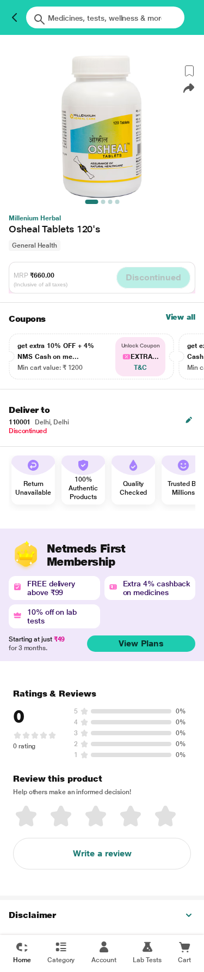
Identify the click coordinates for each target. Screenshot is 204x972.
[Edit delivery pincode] (188, 420)
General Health (34, 245)
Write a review (102, 853)
